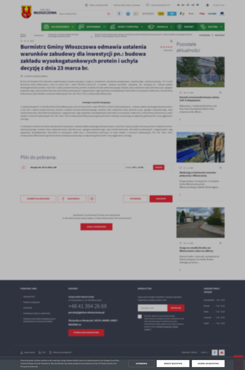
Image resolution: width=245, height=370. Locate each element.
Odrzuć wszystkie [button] (173, 363)
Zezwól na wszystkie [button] (208, 363)
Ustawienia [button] (141, 363)
